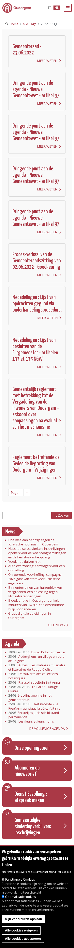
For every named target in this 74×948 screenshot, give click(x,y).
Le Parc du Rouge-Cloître (33, 689)
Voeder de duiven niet (24, 561)
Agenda (12, 644)
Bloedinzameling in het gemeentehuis (30, 697)
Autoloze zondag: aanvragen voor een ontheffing (36, 568)
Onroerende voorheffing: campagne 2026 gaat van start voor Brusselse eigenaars (35, 578)
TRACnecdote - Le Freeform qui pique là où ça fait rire (34, 706)
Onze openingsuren (32, 748)
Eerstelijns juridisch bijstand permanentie (33, 715)
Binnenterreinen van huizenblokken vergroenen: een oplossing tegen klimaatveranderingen (35, 591)
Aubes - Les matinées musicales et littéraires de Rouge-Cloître (36, 667)
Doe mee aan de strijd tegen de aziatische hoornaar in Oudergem (33, 542)
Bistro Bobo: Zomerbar (37, 652)
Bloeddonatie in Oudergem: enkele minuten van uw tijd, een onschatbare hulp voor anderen (36, 604)
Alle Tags (29, 24)
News (10, 532)
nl (56, 8)
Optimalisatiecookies (20, 897)
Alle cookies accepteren (23, 938)
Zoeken (63, 515)
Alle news (56, 625)
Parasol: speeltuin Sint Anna (34, 682)
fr (50, 8)
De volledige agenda (47, 728)
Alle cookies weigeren (21, 930)
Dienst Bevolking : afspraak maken (31, 797)
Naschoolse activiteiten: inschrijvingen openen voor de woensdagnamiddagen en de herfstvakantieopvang (37, 552)
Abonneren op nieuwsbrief (27, 771)
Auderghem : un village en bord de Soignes (36, 658)
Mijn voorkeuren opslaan (23, 919)
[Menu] (68, 8)
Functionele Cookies (20, 879)
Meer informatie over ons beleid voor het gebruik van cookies (36, 872)
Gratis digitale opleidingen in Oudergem (29, 615)
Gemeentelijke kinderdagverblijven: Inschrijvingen (33, 826)
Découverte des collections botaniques (33, 676)
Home (13, 24)
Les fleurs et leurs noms (31, 721)
